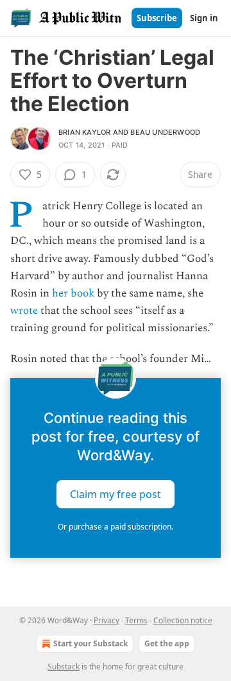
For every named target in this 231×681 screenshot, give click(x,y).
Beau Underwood (165, 132)
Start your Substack (90, 643)
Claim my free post (115, 494)
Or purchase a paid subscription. (115, 526)
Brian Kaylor (84, 132)
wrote (24, 310)
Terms (136, 620)
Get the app (166, 643)
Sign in (204, 18)
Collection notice (182, 620)
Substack (63, 666)
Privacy (106, 620)
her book (73, 293)
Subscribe (157, 18)
